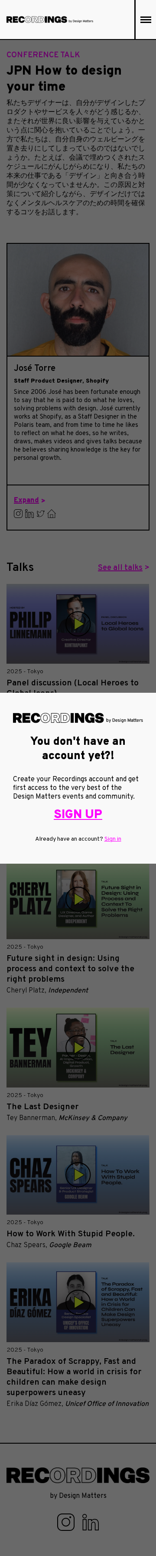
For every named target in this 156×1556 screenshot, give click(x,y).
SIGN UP (78, 815)
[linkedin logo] (90, 1522)
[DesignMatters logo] (49, 19)
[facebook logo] (66, 1522)
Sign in (112, 839)
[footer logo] (78, 1475)
